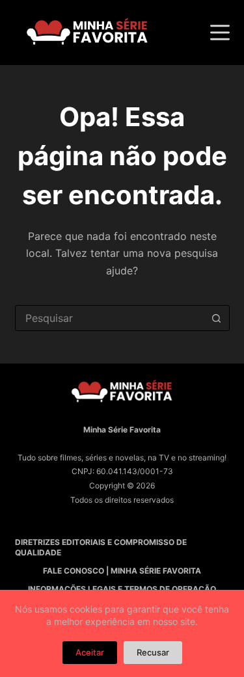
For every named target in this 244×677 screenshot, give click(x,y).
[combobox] (110, 318)
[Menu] (220, 32)
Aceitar (89, 652)
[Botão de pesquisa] (216, 318)
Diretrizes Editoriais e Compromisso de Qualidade (101, 547)
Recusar (153, 652)
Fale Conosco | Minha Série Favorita (122, 571)
